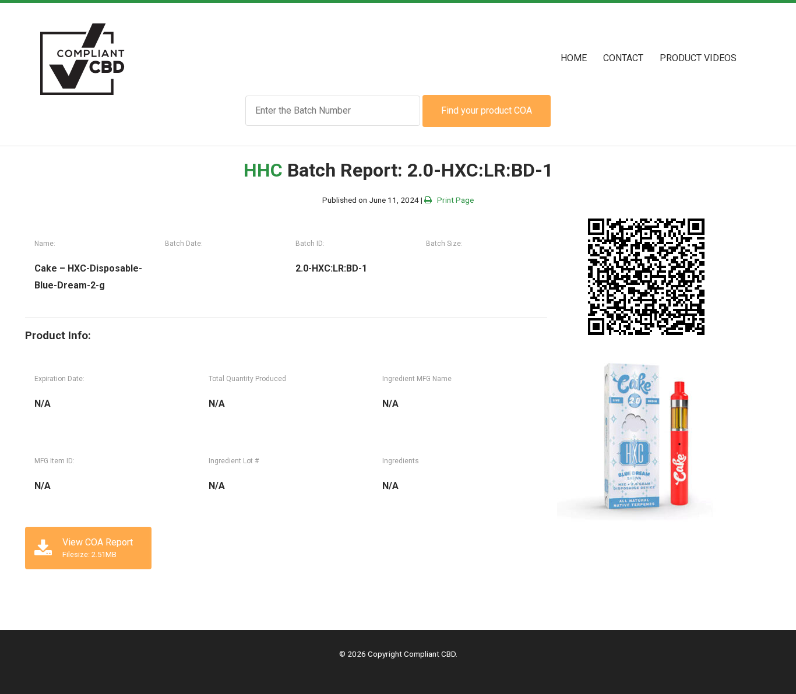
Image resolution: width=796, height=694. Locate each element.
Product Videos (698, 58)
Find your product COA (486, 110)
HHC (263, 170)
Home (574, 58)
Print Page (453, 200)
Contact (623, 58)
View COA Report (97, 547)
